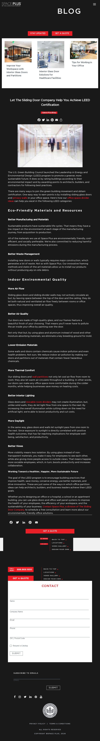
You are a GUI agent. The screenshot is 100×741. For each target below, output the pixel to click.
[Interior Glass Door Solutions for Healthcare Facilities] (50, 54)
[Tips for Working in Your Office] (83, 50)
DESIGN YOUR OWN (60, 549)
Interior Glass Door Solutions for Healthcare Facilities (50, 75)
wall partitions (40, 377)
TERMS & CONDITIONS (59, 723)
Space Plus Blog (49, 112)
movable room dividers (38, 402)
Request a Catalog (20, 646)
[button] (94, 4)
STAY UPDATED (37, 33)
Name (12, 601)
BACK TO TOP (58, 539)
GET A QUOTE (62, 33)
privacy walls (20, 198)
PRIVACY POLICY (37, 723)
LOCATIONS (57, 543)
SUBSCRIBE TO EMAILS (26, 673)
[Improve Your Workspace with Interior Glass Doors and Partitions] (18, 51)
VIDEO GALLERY (59, 546)
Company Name (16, 612)
